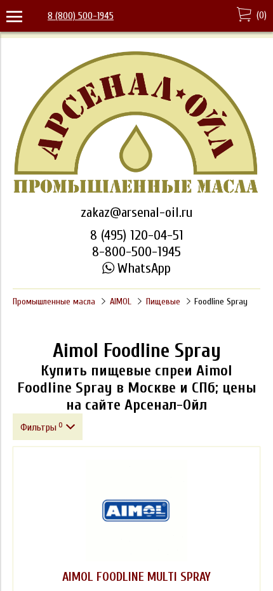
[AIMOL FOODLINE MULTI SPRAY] (136, 510)
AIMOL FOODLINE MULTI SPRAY (136, 577)
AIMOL (120, 301)
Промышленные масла (54, 301)
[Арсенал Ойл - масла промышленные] (136, 192)
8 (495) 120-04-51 (136, 235)
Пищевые (163, 301)
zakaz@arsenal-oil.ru (136, 212)
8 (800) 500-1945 (81, 16)
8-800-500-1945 (136, 252)
